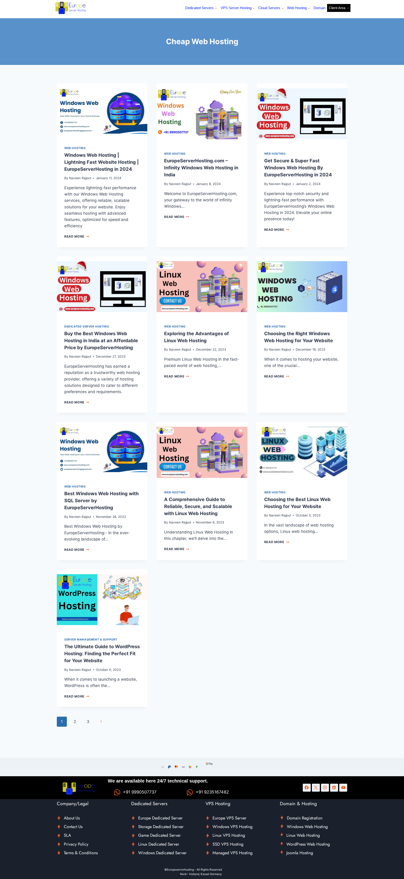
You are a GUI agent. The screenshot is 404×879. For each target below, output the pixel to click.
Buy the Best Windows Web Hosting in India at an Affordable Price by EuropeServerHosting (101, 340)
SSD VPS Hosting (228, 844)
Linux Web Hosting (303, 835)
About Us (72, 818)
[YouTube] (343, 788)
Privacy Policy (76, 844)
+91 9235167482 (212, 792)
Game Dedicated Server (159, 835)
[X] (316, 788)
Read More (76, 236)
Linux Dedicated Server (158, 844)
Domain (319, 8)
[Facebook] (307, 788)
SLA (67, 835)
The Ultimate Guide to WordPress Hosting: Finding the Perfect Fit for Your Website (102, 653)
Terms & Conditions (81, 853)
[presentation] (102, 111)
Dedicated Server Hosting (86, 326)
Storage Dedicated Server (161, 827)
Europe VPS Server (229, 818)
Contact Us (73, 827)
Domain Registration (304, 818)
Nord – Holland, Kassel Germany (201, 874)
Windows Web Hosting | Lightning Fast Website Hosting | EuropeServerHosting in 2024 (101, 162)
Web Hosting (75, 148)
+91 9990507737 (139, 792)
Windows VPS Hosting (232, 827)
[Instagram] (325, 788)
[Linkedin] (334, 788)
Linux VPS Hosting (229, 835)
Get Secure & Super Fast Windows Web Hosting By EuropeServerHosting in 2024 (298, 168)
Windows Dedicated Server (162, 853)
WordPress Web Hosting (308, 844)
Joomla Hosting (299, 853)
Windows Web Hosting (307, 827)
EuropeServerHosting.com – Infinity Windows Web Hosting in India (201, 168)
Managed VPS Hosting (232, 853)
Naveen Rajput (80, 178)
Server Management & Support (90, 639)
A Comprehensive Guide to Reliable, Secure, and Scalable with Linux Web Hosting (198, 506)
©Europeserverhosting (179, 869)
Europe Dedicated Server (160, 818)
